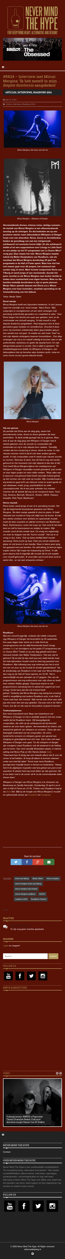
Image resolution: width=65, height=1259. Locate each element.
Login (6, 945)
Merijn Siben (37, 879)
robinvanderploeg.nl (32, 1249)
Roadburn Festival (38, 899)
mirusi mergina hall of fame (26, 889)
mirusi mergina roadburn (25, 894)
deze (8, 791)
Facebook (32, 795)
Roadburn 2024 (42, 92)
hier (12, 648)
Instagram (46, 795)
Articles (10, 92)
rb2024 (42, 894)
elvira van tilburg (22, 879)
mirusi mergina (53, 879)
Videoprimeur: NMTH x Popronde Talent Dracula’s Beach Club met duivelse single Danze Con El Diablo (25, 1119)
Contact (6, 1152)
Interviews (24, 92)
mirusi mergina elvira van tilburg (28, 884)
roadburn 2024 (21, 899)
